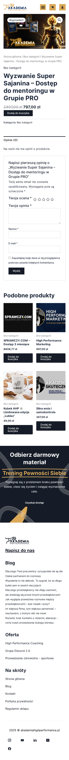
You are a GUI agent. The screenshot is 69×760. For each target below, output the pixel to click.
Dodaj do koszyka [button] (13, 358)
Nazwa (13, 228)
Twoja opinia (20, 206)
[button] (43, 7)
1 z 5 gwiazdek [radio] (35, 199)
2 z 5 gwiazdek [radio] (39, 199)
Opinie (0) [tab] (11, 140)
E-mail (13, 243)
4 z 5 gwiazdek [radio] (48, 199)
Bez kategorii (31, 56)
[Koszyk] (52, 7)
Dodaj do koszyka (18, 113)
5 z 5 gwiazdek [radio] (52, 199)
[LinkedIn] (35, 740)
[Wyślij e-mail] (48, 740)
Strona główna (12, 56)
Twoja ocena (20, 198)
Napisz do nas (19, 550)
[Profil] (62, 7)
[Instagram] (9, 740)
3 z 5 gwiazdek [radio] (43, 199)
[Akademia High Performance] (15, 7)
